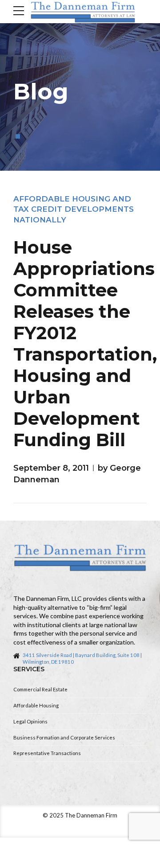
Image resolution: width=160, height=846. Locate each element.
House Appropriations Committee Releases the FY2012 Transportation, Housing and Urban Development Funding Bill (85, 343)
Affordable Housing (36, 705)
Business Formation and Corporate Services (64, 737)
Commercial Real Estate (40, 689)
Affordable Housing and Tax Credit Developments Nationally (73, 209)
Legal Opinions (30, 721)
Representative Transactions (47, 753)
